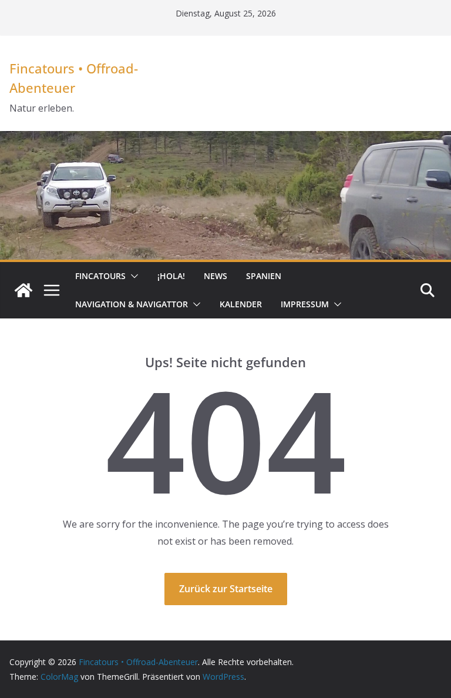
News (215, 275)
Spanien (263, 275)
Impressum (305, 304)
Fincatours (100, 275)
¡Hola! (171, 275)
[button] (132, 276)
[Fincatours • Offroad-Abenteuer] (23, 290)
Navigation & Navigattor (131, 304)
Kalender (241, 304)
